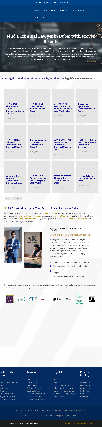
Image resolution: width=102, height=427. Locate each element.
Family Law (85, 394)
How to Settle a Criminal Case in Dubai (86, 178)
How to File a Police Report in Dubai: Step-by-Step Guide (38, 179)
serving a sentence (32, 219)
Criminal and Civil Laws (63, 396)
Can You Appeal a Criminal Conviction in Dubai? (38, 143)
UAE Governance (34, 380)
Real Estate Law (87, 385)
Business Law (85, 388)
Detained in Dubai (61, 383)
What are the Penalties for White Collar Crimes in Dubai (14, 179)
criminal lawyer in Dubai (31, 216)
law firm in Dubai (50, 213)
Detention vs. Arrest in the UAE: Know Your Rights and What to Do (63, 107)
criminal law (60, 216)
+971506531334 (46, 2)
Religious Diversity (34, 388)
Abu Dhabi (4, 388)
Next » (18, 198)
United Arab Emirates (9, 383)
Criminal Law (85, 383)
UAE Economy (32, 385)
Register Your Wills (8, 397)
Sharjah (3, 391)
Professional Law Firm (36, 399)
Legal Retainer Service (36, 394)
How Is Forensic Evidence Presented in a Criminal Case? (14, 143)
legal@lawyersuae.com (79, 78)
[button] (46, 10)
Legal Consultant (34, 396)
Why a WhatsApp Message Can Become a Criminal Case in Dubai (63, 144)
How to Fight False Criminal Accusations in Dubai (37, 107)
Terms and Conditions (83, 423)
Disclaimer (68, 423)
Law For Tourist (6, 394)
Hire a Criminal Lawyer (63, 380)
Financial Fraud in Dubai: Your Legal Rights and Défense (87, 143)
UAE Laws (84, 397)
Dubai (2, 385)
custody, (21, 219)
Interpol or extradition (78, 219)
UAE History (32, 383)
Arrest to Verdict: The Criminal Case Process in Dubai (62, 179)
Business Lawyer (33, 391)
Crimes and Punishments (63, 388)
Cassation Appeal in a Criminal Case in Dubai (86, 107)
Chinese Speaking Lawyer (64, 394)
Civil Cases (84, 391)
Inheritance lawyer (8, 399)
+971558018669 (61, 2)
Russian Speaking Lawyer (64, 391)
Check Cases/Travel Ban (63, 385)
